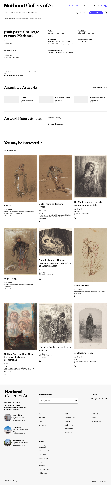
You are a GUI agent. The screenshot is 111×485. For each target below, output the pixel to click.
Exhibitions (68, 432)
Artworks (12, 18)
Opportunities (96, 421)
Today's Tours (69, 425)
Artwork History (54, 117)
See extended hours (86, 6)
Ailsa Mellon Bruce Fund (86, 33)
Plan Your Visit (70, 418)
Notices (94, 481)
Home (6, 18)
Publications (43, 473)
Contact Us (42, 425)
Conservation (43, 458)
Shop (85, 13)
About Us (42, 418)
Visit (5, 13)
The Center (42, 455)
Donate (93, 418)
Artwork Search (44, 451)
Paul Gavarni (8, 55)
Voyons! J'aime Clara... (98, 97)
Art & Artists (32, 13)
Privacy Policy (103, 481)
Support (78, 13)
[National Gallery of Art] (16, 393)
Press (40, 421)
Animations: (98, 6)
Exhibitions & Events (17, 13)
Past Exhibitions (44, 469)
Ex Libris (23, 97)
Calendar (68, 421)
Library (41, 462)
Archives (42, 466)
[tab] (10, 150)
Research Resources (56, 124)
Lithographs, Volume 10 (63, 97)
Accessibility (69, 429)
